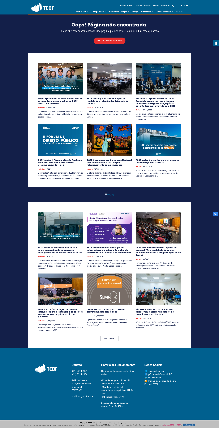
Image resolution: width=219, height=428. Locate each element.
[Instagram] (184, 6)
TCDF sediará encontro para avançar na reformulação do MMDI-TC (157, 161)
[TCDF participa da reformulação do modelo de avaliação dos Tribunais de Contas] (109, 78)
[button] (216, 43)
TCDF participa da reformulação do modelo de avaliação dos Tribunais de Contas (107, 101)
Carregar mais (109, 339)
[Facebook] (181, 6)
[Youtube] (187, 6)
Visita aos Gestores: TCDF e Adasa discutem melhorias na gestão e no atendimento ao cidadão (155, 312)
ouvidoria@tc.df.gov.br (82, 396)
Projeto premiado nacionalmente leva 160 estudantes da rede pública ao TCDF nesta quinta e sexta (60, 101)
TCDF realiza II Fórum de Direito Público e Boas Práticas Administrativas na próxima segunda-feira (60, 162)
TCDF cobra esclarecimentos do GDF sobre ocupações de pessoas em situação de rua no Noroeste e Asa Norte (60, 250)
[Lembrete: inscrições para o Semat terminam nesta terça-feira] (109, 289)
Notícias (41, 108)
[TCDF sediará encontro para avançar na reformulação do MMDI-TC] (158, 140)
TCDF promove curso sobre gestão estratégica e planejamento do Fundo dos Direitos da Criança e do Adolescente (109, 250)
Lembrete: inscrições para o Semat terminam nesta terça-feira (106, 310)
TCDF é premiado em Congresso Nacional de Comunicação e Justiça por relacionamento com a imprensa (109, 162)
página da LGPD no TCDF (172, 425)
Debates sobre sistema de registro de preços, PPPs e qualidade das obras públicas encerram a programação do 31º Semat (158, 251)
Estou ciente (189, 425)
